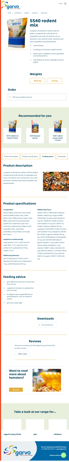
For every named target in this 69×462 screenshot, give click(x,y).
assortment (17, 13)
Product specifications (30, 156)
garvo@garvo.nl (61, 449)
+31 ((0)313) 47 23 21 (48, 449)
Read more (16, 390)
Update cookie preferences (58, 455)
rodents (26, 13)
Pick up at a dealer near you (22, 97)
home (9, 13)
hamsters (35, 13)
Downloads (62, 156)
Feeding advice (48, 156)
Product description (11, 156)
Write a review (22, 354)
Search (41, 125)
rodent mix (44, 13)
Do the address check (17, 121)
